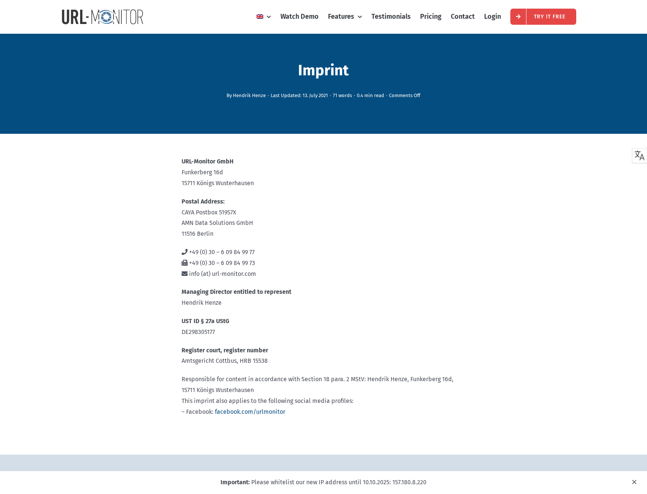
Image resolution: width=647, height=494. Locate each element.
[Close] (634, 482)
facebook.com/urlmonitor (250, 411)
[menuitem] (263, 16)
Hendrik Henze (249, 95)
